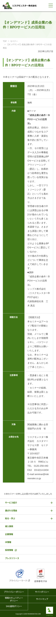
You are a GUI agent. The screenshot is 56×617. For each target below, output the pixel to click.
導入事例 (9, 526)
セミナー (14, 41)
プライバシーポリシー (14, 592)
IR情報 (8, 542)
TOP (5, 41)
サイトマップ (42, 599)
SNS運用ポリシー (14, 606)
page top (49, 607)
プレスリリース (12, 558)
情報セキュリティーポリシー (14, 599)
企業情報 (9, 534)
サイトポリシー (42, 592)
